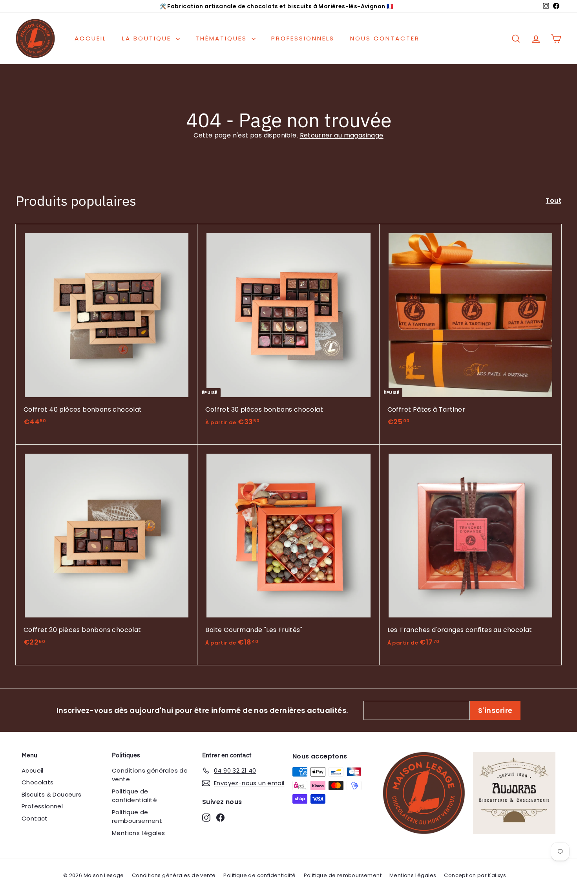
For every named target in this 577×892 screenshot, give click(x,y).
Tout (553, 200)
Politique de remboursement (137, 816)
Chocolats (38, 782)
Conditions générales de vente (150, 775)
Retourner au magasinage (341, 135)
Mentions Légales (138, 833)
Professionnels (302, 38)
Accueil (90, 38)
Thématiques (222, 38)
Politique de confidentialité (134, 795)
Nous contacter (385, 38)
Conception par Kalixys (475, 875)
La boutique (148, 38)
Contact (35, 818)
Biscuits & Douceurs (52, 794)
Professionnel (42, 806)
